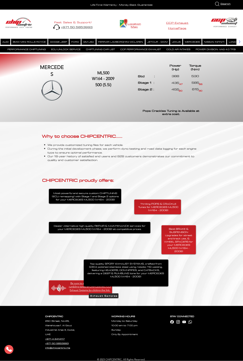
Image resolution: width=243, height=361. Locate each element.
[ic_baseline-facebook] (172, 322)
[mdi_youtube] (184, 322)
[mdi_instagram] (178, 322)
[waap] (190, 322)
